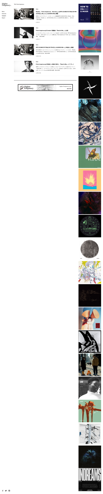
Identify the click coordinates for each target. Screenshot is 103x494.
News (3, 11)
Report (3, 17)
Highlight (4, 15)
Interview (4, 13)
